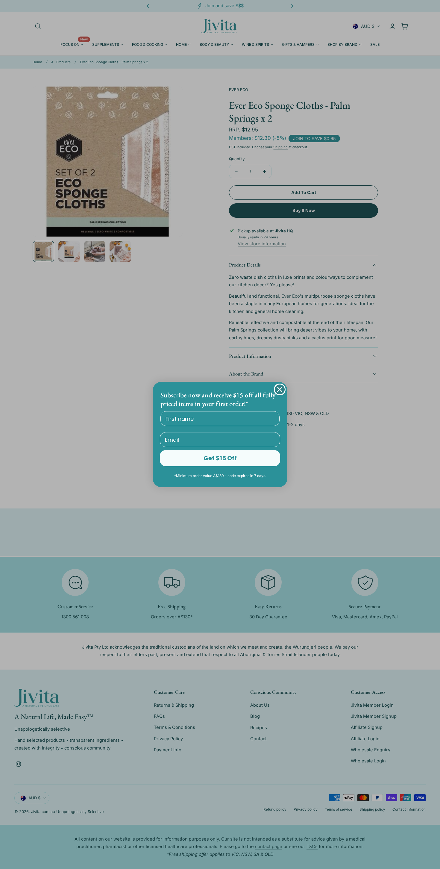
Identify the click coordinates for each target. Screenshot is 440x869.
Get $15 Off (220, 458)
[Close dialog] (279, 389)
